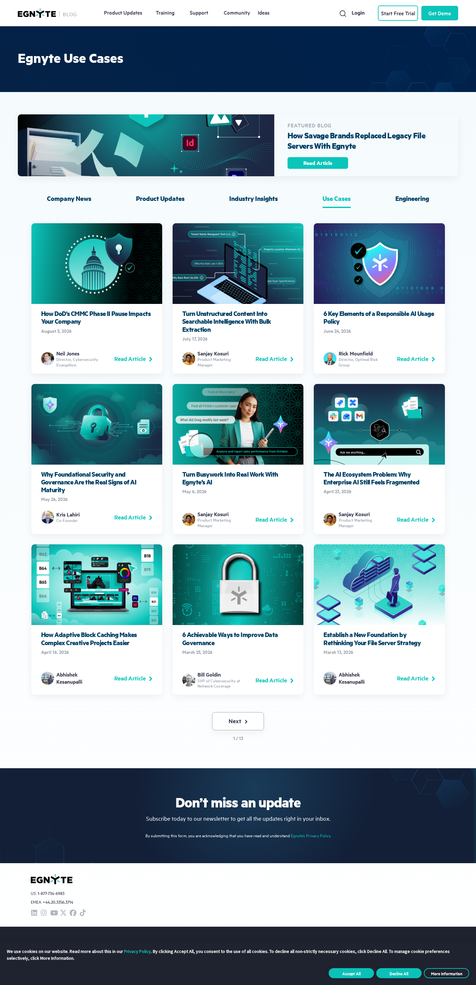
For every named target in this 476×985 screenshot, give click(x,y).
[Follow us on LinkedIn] (34, 913)
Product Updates (123, 12)
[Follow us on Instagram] (43, 913)
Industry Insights (253, 198)
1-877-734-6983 (51, 893)
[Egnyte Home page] (37, 13)
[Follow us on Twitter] (63, 913)
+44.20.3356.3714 (58, 902)
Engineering (412, 198)
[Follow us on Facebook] (73, 913)
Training (165, 12)
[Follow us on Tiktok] (82, 913)
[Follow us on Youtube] (53, 913)
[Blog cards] (96, 298)
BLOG (70, 14)
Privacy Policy (137, 951)
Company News (69, 198)
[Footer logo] (52, 879)
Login (358, 12)
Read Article (317, 163)
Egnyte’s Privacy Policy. (311, 835)
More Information (446, 973)
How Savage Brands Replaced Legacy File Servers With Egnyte (356, 140)
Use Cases (337, 198)
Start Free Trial (398, 13)
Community (237, 12)
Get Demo (439, 13)
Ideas (263, 12)
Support (199, 12)
